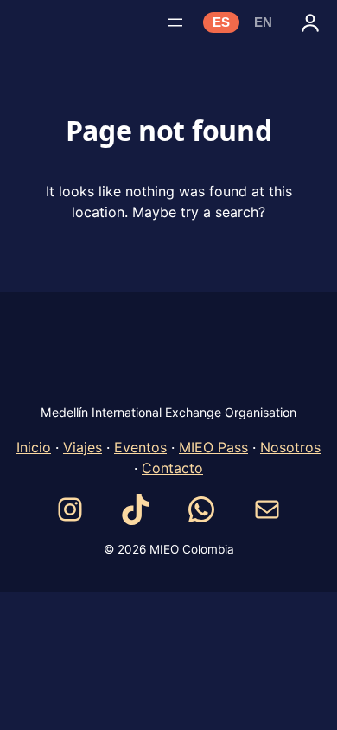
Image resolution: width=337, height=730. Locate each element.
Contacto (172, 468)
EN (263, 22)
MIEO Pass (213, 447)
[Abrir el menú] (175, 22)
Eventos (140, 447)
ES (221, 22)
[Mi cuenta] (310, 22)
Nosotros (290, 447)
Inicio (33, 447)
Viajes (82, 447)
